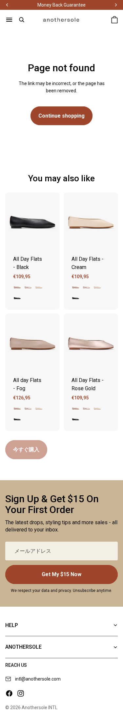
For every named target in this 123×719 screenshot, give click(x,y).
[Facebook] (9, 693)
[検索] (21, 19)
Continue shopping (61, 116)
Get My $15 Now (61, 574)
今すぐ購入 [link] (26, 449)
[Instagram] (21, 693)
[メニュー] (9, 20)
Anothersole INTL (39, 707)
